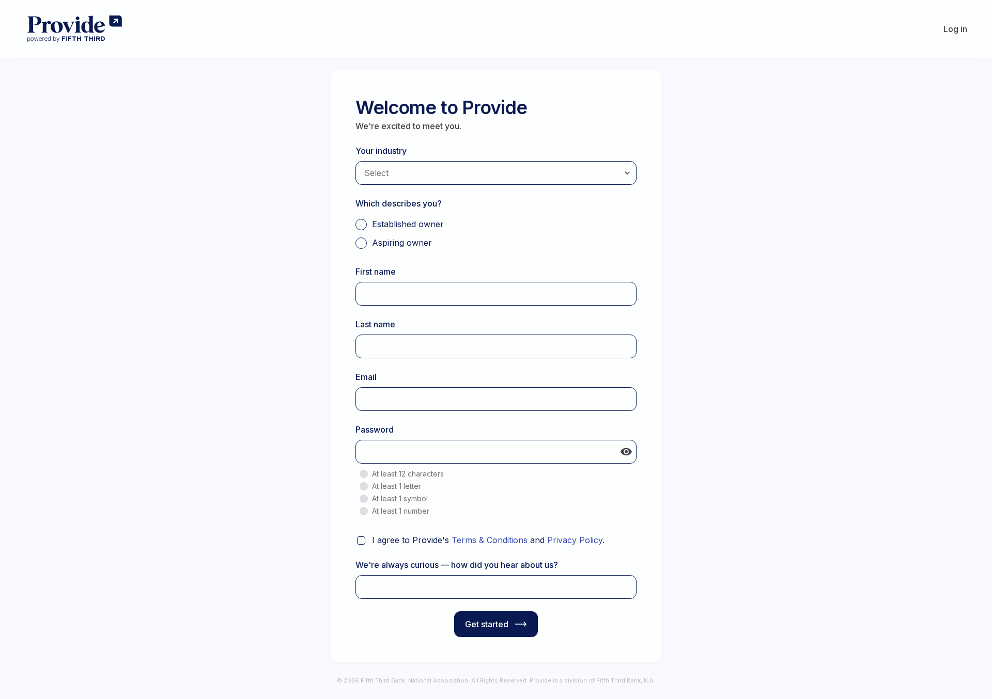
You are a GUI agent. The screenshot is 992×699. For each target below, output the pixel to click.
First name (375, 271)
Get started (486, 624)
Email (366, 377)
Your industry (381, 151)
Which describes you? (398, 203)
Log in (955, 29)
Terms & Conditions (490, 540)
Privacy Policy (574, 540)
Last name (375, 324)
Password (374, 429)
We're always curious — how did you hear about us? (456, 565)
